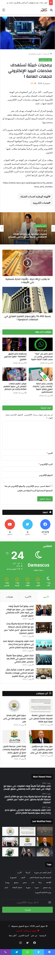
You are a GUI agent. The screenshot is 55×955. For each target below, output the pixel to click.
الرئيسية (46, 54)
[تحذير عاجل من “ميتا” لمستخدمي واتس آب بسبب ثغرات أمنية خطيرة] (41, 344)
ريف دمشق (47, 887)
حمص (25, 882)
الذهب (23, 877)
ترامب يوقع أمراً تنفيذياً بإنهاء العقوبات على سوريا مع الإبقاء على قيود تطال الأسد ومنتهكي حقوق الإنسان (20, 611)
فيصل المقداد (17, 887)
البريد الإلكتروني (45, 464)
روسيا (7, 882)
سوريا (37, 887)
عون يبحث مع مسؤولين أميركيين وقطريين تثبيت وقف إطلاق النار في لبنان (41, 750)
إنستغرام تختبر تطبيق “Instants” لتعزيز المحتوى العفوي (15, 356)
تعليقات (9, 596)
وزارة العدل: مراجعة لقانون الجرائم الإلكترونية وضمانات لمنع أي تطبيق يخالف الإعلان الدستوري (14, 751)
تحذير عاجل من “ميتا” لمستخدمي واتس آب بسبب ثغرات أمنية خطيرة (42, 356)
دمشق (16, 882)
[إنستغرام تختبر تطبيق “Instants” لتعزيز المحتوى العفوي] (14, 344)
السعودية (13, 877)
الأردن (19, 872)
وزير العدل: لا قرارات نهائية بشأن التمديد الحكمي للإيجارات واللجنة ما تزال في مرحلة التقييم (19, 673)
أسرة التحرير (23, 935)
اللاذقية (48, 882)
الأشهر (46, 596)
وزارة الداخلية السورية (43, 892)
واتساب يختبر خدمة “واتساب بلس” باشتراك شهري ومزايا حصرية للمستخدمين (43, 388)
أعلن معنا (12, 935)
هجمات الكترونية (41, 202)
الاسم (50, 453)
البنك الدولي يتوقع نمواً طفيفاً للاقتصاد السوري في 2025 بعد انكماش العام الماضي (20, 659)
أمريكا (28, 872)
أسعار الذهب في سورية (42, 872)
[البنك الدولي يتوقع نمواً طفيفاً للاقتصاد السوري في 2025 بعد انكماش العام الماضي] (44, 659)
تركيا (40, 882)
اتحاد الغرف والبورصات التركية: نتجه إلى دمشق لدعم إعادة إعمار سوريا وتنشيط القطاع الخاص (18, 644)
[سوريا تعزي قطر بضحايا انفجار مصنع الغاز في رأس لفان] (14, 705)
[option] (27, 228)
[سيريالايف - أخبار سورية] (44, 9)
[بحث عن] (51, 11)
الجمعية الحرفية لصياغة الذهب (40, 877)
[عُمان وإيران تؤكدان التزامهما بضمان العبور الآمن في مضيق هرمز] (45, 831)
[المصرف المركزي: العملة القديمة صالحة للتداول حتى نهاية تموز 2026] (41, 705)
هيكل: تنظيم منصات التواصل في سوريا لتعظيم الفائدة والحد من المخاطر (15, 386)
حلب (32, 882)
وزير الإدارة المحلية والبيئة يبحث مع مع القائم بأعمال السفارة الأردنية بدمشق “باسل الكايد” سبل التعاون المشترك (19, 628)
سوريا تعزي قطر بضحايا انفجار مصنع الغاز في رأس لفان (14, 719)
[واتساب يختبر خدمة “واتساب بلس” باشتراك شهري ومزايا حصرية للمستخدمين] (41, 374)
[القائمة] (3, 11)
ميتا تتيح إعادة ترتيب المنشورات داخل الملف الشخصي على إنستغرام (28, 235)
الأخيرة (28, 596)
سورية (28, 887)
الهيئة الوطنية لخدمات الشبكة (34, 196)
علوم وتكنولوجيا (35, 54)
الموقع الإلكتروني (46, 475)
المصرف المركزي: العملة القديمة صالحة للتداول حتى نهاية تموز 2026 (41, 719)
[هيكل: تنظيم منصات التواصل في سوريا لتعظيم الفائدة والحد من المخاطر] (14, 374)
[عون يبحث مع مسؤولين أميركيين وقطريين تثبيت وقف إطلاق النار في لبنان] (41, 736)
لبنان (6, 887)
